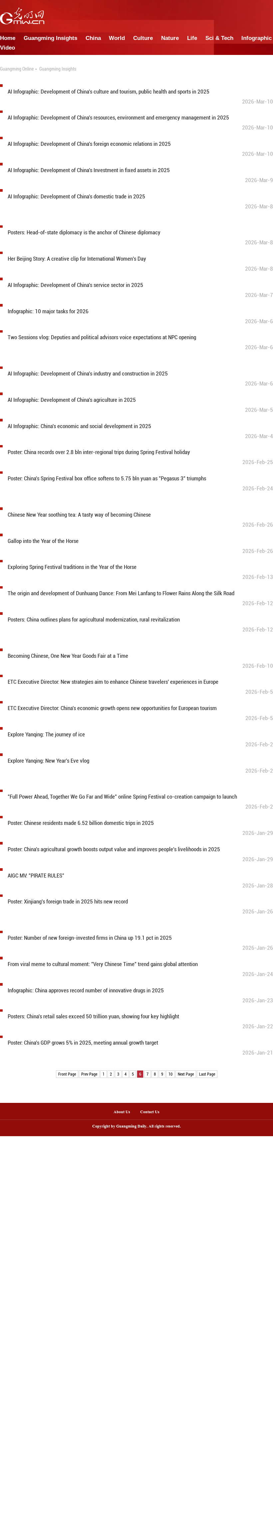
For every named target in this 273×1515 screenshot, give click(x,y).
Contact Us (152, 1112)
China (93, 38)
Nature (170, 38)
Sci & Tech (219, 38)
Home (7, 38)
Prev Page (89, 1074)
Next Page (186, 1074)
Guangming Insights (50, 38)
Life (192, 38)
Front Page (67, 1074)
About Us (122, 1112)
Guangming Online (17, 69)
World (117, 38)
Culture (143, 38)
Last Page (207, 1074)
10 (170, 1074)
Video (7, 48)
